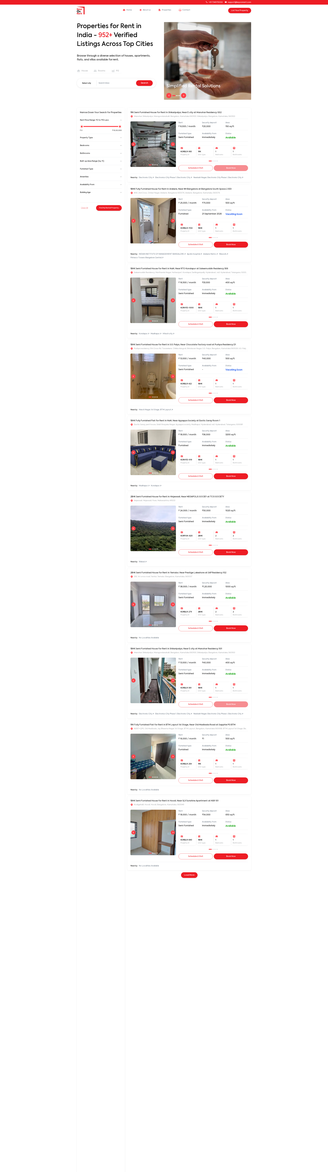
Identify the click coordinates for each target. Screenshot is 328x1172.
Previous (168, 95)
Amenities (84, 177)
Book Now (231, 245)
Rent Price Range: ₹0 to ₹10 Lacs (94, 120)
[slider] (82, 128)
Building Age (85, 192)
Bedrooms (84, 145)
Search (144, 83)
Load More (189, 875)
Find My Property (109, 208)
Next (183, 95)
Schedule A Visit (195, 168)
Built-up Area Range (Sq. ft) (92, 161)
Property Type (86, 138)
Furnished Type (86, 169)
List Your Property (239, 10)
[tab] (82, 71)
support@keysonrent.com (239, 2)
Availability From (87, 185)
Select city (86, 83)
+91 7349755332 (216, 2)
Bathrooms (85, 153)
